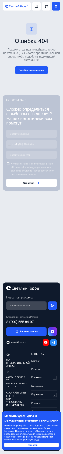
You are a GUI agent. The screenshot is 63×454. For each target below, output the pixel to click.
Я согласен (31, 445)
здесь (36, 439)
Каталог (35, 361)
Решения (35, 369)
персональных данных (23, 174)
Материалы (37, 386)
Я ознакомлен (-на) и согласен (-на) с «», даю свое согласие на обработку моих (32, 169)
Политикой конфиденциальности (30, 167)
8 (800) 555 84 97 (20, 322)
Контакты (36, 403)
